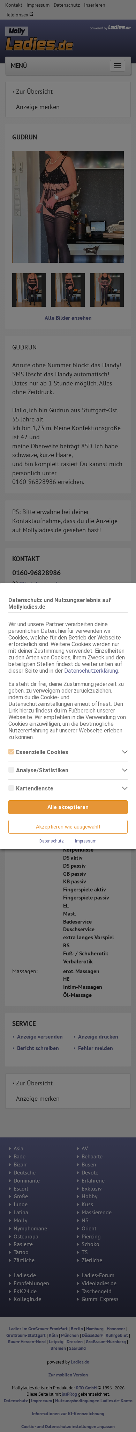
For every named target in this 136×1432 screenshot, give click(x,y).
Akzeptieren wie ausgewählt (68, 827)
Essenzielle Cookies (42, 752)
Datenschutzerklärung (91, 670)
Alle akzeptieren (68, 807)
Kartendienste (34, 788)
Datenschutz (51, 841)
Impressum (86, 841)
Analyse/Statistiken (42, 770)
